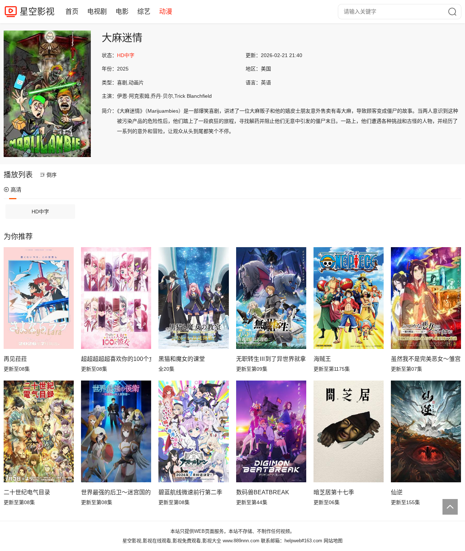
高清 (16, 189)
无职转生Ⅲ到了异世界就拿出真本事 (271, 359)
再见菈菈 (15, 359)
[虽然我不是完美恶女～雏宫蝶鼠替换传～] (426, 298)
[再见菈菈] (39, 298)
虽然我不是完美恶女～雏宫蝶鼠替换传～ (426, 359)
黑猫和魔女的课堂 (181, 359)
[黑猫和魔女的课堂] (193, 298)
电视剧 (97, 11)
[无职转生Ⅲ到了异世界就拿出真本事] (271, 298)
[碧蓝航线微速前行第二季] (193, 431)
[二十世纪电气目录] (39, 431)
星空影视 (37, 11)
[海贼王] (349, 298)
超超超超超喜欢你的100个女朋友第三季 (116, 359)
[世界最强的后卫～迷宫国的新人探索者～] (116, 431)
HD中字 (40, 211)
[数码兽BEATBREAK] (271, 431)
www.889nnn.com (241, 540)
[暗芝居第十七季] (349, 431)
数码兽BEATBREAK (262, 492)
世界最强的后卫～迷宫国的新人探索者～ (116, 492)
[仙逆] (426, 431)
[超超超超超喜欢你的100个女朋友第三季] (116, 298)
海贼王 (322, 359)
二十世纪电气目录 (27, 492)
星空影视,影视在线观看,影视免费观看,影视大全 (171, 540)
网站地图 (333, 540)
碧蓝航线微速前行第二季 (190, 492)
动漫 (165, 11)
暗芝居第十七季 (334, 492)
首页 (71, 11)
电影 (122, 11)
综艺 (143, 11)
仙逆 (397, 492)
